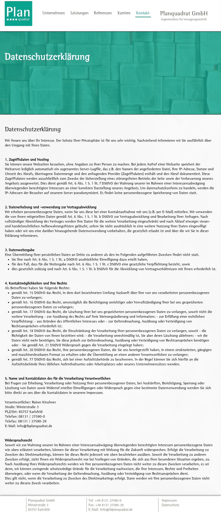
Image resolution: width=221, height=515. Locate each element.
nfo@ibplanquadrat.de (117, 509)
